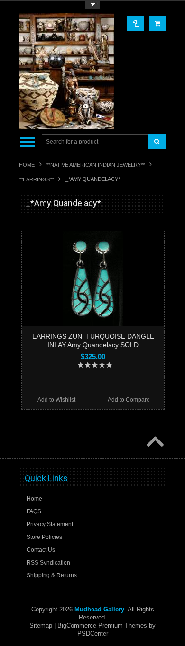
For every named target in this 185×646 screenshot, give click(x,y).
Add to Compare (129, 399)
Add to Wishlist (56, 399)
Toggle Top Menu (92, 5)
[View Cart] (157, 23)
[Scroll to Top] (154, 442)
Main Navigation (27, 142)
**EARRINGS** (36, 179)
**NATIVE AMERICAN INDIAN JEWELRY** (95, 165)
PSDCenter (92, 633)
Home (27, 165)
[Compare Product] (135, 23)
